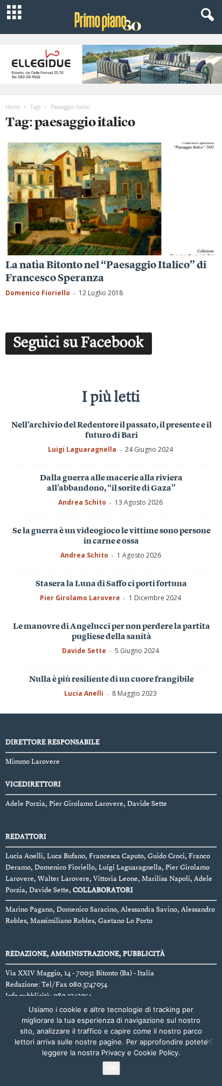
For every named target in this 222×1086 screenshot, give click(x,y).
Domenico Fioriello (37, 292)
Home (12, 107)
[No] (208, 1041)
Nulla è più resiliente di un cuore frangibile (111, 680)
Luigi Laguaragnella (82, 449)
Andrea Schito (82, 502)
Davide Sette (84, 650)
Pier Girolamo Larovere (80, 597)
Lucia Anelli (83, 693)
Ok (111, 1068)
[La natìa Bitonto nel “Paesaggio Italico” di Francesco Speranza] (111, 198)
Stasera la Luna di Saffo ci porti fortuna (111, 584)
